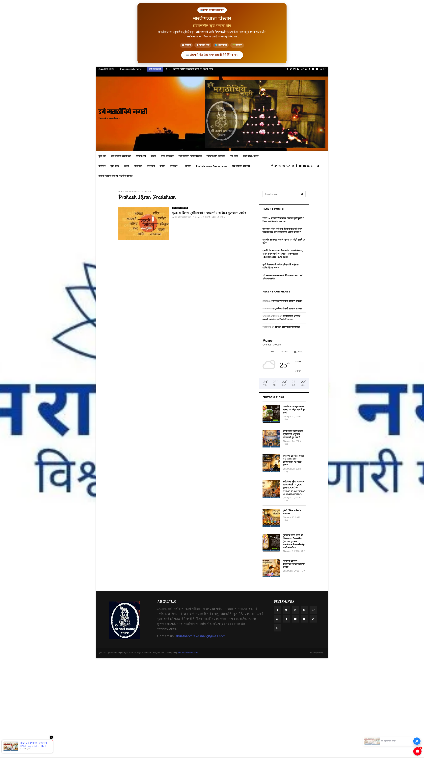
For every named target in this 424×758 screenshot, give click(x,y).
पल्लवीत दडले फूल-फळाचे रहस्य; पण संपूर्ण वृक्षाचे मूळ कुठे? (294, 409)
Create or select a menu (130, 69)
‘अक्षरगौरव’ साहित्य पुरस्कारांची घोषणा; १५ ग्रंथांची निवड (192, 69)
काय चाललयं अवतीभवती (121, 156)
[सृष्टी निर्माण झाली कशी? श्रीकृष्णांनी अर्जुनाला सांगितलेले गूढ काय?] (271, 438)
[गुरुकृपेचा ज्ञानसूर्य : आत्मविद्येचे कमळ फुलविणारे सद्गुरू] (271, 568)
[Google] (289, 166)
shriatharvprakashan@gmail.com (200, 636)
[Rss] (309, 166)
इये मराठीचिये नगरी (123, 112)
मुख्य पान (102, 156)
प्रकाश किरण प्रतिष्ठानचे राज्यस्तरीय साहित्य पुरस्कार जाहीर (209, 212)
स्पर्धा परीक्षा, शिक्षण (251, 156)
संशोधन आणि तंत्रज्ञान (216, 156)
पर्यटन (153, 156)
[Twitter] (276, 166)
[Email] (305, 166)
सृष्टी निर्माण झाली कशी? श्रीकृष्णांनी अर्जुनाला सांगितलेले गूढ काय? (293, 434)
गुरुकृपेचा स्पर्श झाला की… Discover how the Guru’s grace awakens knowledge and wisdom (294, 541)
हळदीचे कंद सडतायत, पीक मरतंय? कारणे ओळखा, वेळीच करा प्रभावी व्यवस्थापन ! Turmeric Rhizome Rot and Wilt (283, 253)
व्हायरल (188, 166)
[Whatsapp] (313, 166)
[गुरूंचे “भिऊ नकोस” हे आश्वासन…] (271, 518)
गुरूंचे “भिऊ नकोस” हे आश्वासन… (292, 512)
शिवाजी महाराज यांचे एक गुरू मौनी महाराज (115, 176)
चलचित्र (173, 166)
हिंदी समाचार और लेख (241, 166)
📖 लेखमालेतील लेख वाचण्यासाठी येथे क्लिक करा (212, 55)
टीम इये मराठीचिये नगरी (183, 217)
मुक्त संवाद (114, 166)
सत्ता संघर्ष (138, 166)
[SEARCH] (302, 194)
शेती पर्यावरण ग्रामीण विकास (190, 156)
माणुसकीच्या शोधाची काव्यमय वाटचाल (287, 301)
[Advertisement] (99, 707)
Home (121, 191)
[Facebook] (272, 166)
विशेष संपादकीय (167, 156)
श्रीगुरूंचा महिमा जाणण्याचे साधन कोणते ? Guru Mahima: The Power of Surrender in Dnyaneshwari (294, 488)
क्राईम (162, 166)
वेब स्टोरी (151, 166)
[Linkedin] (294, 166)
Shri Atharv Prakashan (188, 653)
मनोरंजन (102, 166)
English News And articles (211, 166)
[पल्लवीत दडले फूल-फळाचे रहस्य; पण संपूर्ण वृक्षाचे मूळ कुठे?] (271, 414)
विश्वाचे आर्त (141, 156)
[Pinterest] (285, 166)
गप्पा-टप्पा (234, 156)
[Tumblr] (297, 166)
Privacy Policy (316, 653)
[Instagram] (281, 166)
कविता (126, 166)
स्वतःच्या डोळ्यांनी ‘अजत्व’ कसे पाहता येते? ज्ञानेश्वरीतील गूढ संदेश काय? (293, 460)
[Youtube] (301, 166)
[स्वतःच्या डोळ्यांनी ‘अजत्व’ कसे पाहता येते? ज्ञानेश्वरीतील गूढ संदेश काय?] (271, 463)
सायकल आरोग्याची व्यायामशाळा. (287, 327)
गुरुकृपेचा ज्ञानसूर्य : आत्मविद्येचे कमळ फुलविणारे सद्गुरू (294, 564)
